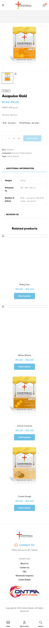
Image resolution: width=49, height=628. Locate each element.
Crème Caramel (24, 425)
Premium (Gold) (31, 15)
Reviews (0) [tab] (12, 214)
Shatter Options (9, 115)
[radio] (9, 122)
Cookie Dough (24, 496)
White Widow (24, 355)
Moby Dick (24, 284)
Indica (9, 156)
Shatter (18, 15)
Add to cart (32, 138)
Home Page (6, 15)
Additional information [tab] (20, 168)
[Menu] (3, 5)
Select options (24, 296)
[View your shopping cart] (44, 5)
